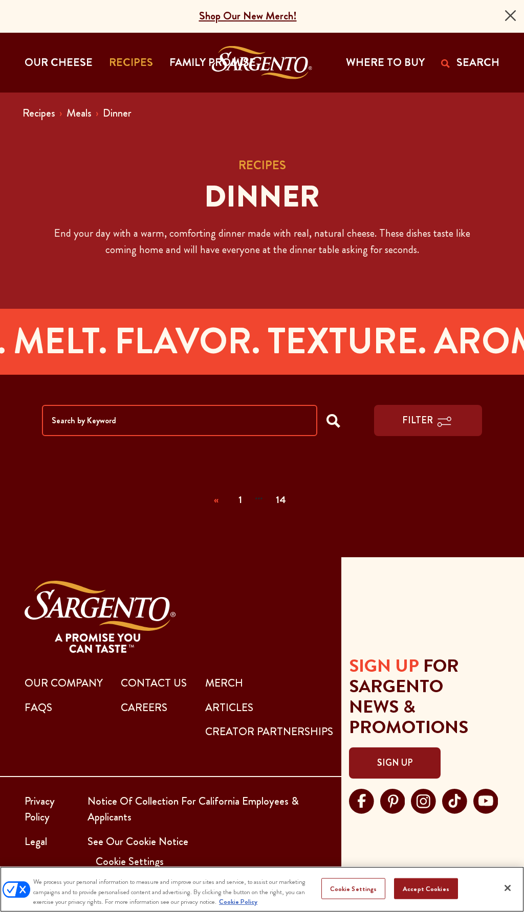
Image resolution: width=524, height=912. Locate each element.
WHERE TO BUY (385, 62)
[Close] (510, 15)
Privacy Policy (40, 809)
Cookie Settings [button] (130, 861)
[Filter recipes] (333, 420)
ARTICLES (229, 707)
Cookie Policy (238, 901)
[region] (262, 889)
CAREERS (144, 707)
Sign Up (394, 762)
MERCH (224, 683)
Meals (79, 113)
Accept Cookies (426, 888)
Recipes (39, 113)
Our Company (64, 683)
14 (281, 499)
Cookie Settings (353, 888)
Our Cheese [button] (59, 62)
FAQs (38, 707)
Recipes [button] (131, 62)
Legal (36, 841)
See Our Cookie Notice (138, 841)
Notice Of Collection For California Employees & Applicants (193, 809)
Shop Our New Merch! (248, 16)
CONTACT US (154, 683)
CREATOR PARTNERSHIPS (269, 731)
